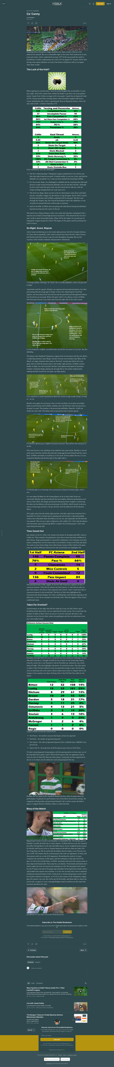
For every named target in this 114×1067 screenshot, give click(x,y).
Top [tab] (29, 983)
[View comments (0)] (32, 23)
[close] (73, 1020)
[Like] (28, 23)
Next (82, 950)
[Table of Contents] (2, 533)
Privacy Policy (69, 1045)
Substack (48, 1063)
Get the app (65, 1059)
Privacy (60, 1055)
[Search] (89, 3)
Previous (33, 950)
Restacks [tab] (37, 962)
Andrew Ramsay (40, 996)
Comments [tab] (31, 962)
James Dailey (39, 1007)
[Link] (24, 69)
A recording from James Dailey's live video (39, 1005)
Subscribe (100, 4)
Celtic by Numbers (33, 11)
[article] (57, 993)
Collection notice (72, 1055)
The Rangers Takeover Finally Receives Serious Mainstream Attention (45, 1016)
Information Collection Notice (56, 1045)
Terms (64, 1055)
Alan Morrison (30, 17)
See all (30, 1030)
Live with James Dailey (35, 1003)
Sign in (109, 4)
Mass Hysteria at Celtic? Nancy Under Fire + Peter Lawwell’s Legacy (46, 989)
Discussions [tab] (39, 983)
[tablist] (34, 962)
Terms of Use (65, 1043)
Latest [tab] (33, 983)
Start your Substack (52, 1059)
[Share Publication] (93, 3)
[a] (80, 991)
